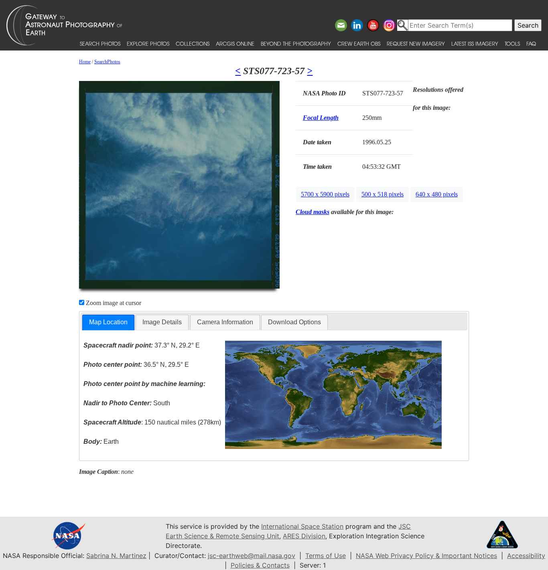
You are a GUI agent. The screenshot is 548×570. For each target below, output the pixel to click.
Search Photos (100, 43)
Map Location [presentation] (108, 322)
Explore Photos (148, 43)
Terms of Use (325, 556)
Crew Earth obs (358, 43)
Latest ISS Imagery (474, 43)
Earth (101, 441)
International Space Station (302, 526)
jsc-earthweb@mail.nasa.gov (251, 556)
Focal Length (321, 117)
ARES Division (304, 536)
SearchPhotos (107, 62)
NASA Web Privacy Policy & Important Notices (426, 556)
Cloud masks (312, 211)
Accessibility (526, 556)
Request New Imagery (416, 43)
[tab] (108, 322)
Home (85, 62)
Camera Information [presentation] (225, 322)
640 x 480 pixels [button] (437, 194)
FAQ (531, 43)
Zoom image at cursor (112, 302)
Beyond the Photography (296, 43)
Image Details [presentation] (162, 322)
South (126, 403)
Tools (512, 43)
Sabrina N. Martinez (116, 556)
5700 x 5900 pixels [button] (325, 194)
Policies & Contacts (260, 565)
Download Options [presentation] (294, 322)
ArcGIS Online (235, 43)
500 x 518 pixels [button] (382, 194)
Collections (192, 43)
